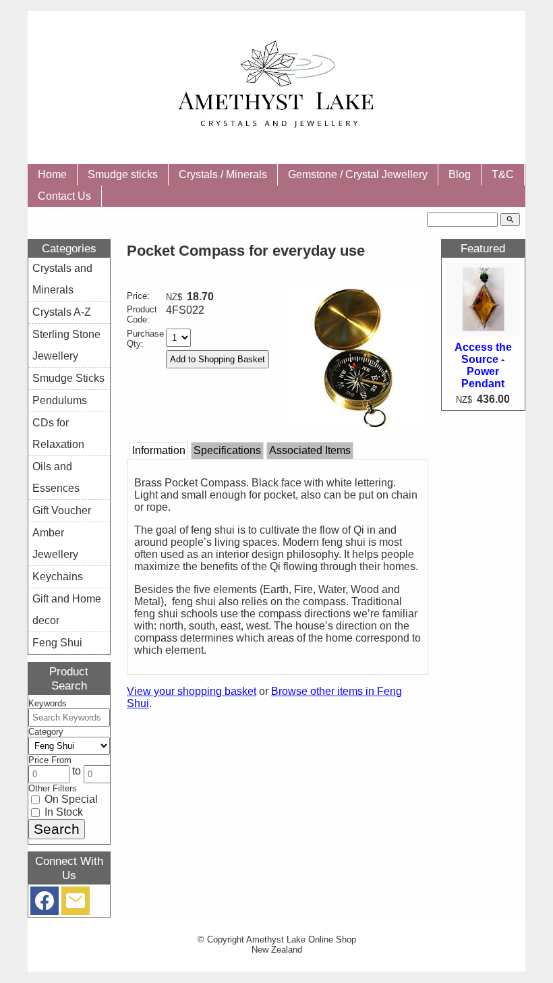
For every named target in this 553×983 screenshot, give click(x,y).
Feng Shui (57, 642)
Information (158, 450)
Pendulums (59, 400)
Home (52, 174)
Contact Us (64, 196)
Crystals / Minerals (223, 174)
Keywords (47, 703)
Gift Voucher (61, 510)
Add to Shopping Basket (217, 359)
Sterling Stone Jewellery (66, 345)
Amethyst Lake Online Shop (301, 939)
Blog (459, 174)
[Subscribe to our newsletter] (75, 903)
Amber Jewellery (55, 543)
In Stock (62, 812)
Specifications (227, 450)
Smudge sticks (123, 174)
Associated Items (310, 450)
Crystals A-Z (61, 312)
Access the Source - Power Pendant (483, 365)
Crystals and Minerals (62, 279)
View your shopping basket (191, 691)
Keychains (57, 576)
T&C (503, 174)
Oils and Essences (56, 477)
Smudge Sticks (68, 378)
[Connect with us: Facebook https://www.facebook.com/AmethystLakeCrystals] (44, 903)
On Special (70, 799)
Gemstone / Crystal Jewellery (358, 174)
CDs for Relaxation (58, 433)
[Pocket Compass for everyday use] (356, 424)
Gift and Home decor (66, 609)
